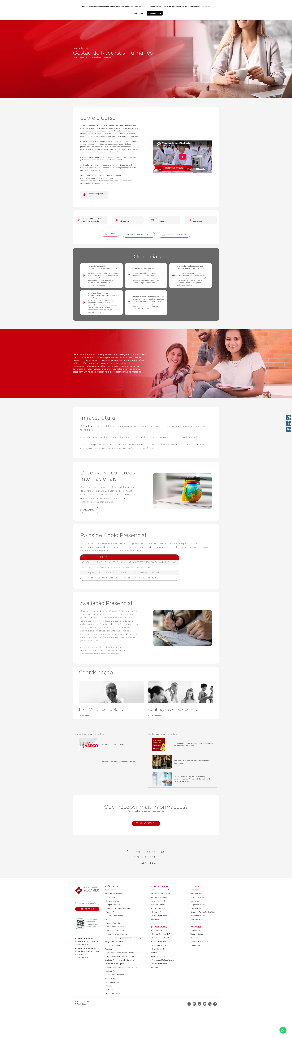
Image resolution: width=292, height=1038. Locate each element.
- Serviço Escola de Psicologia (116, 934)
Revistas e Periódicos (159, 930)
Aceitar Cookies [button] (154, 13)
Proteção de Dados (112, 993)
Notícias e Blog (110, 979)
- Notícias (108, 986)
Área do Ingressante (159, 897)
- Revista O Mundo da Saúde (162, 934)
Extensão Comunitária (113, 945)
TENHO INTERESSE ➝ (146, 823)
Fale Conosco (195, 930)
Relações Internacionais (113, 942)
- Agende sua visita (198, 905)
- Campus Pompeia (112, 905)
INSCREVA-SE (87, 909)
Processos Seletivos (198, 916)
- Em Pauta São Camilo (160, 938)
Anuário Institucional (159, 964)
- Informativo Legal (159, 945)
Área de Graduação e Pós (161, 890)
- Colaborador (156, 919)
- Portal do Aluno (158, 912)
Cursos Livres (195, 908)
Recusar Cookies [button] (137, 13)
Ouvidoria (194, 938)
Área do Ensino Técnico (160, 894)
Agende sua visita (197, 919)
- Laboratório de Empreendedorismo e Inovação (123, 938)
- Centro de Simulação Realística (117, 908)
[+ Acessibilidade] (288, 429)
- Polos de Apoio (110, 912)
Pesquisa (108, 949)
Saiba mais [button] (205, 6)
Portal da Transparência (113, 894)
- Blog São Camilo (111, 982)
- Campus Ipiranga (111, 901)
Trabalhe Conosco (197, 934)
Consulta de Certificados (114, 975)
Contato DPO (195, 945)
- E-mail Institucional (159, 916)
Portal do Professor (159, 908)
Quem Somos (110, 890)
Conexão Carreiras (158, 905)
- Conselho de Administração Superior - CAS (121, 953)
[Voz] (288, 423)
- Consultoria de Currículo (114, 931)
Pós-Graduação (196, 894)
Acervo (154, 953)
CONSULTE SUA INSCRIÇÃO (87, 903)
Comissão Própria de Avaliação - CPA (119, 960)
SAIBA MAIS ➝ (90, 510)
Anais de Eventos (158, 956)
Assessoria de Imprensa (199, 942)
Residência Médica (197, 897)
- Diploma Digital (111, 971)
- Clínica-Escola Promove (114, 927)
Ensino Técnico (196, 901)
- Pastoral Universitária (113, 923)
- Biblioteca (108, 919)
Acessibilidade (110, 990)
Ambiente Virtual (158, 901)
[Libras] (288, 417)
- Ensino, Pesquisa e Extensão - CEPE (119, 956)
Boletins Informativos (159, 942)
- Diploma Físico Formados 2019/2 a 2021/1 (121, 968)
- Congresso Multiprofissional (162, 960)
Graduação (194, 890)
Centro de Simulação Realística (202, 912)
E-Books (154, 967)
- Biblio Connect (157, 949)
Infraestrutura (109, 897)
